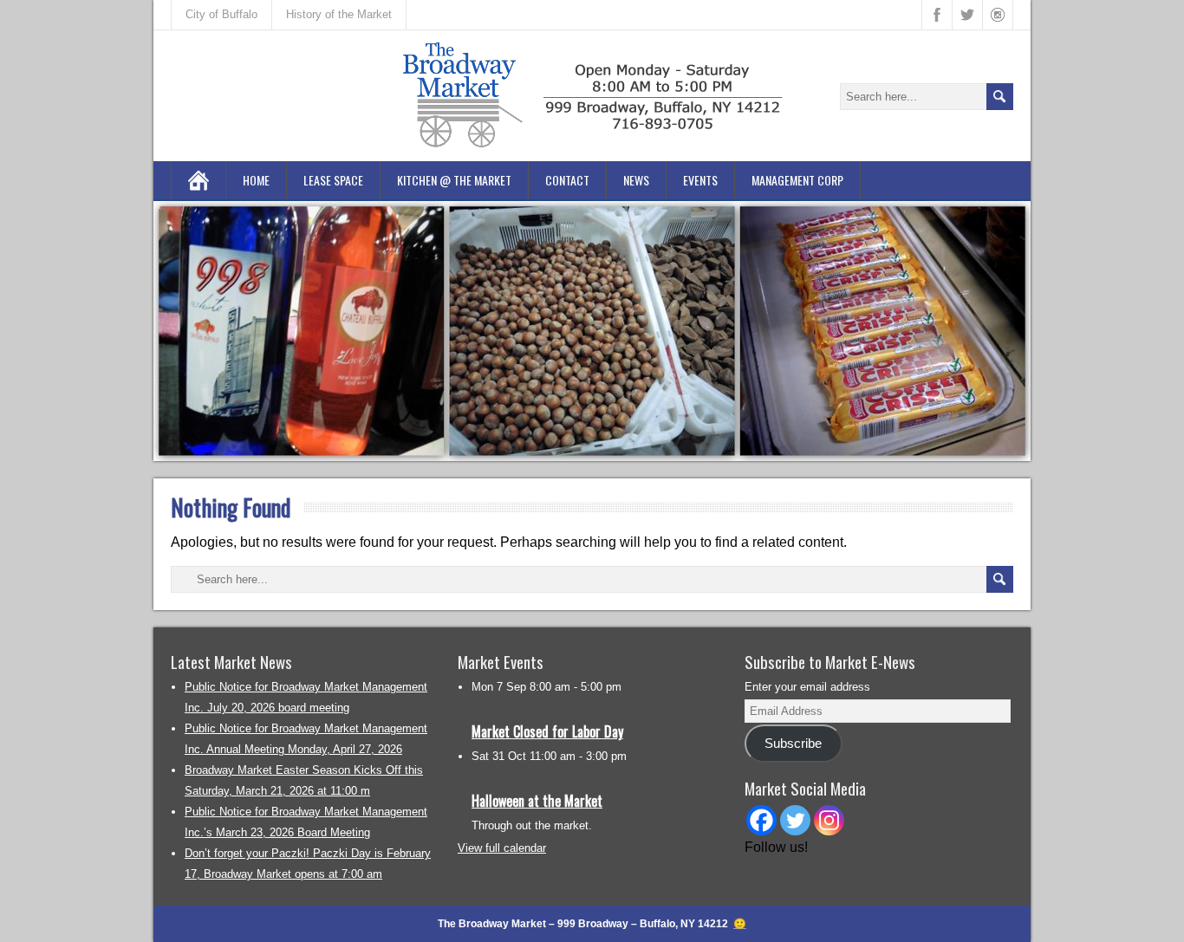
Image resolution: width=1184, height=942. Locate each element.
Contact (567, 180)
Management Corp (797, 180)
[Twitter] (795, 820)
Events (700, 180)
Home (256, 180)
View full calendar (502, 847)
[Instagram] (829, 820)
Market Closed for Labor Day (547, 731)
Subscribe (793, 743)
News (636, 180)
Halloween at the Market (537, 800)
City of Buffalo (221, 14)
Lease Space (333, 180)
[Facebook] (761, 820)
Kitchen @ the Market (454, 180)
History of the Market (339, 14)
